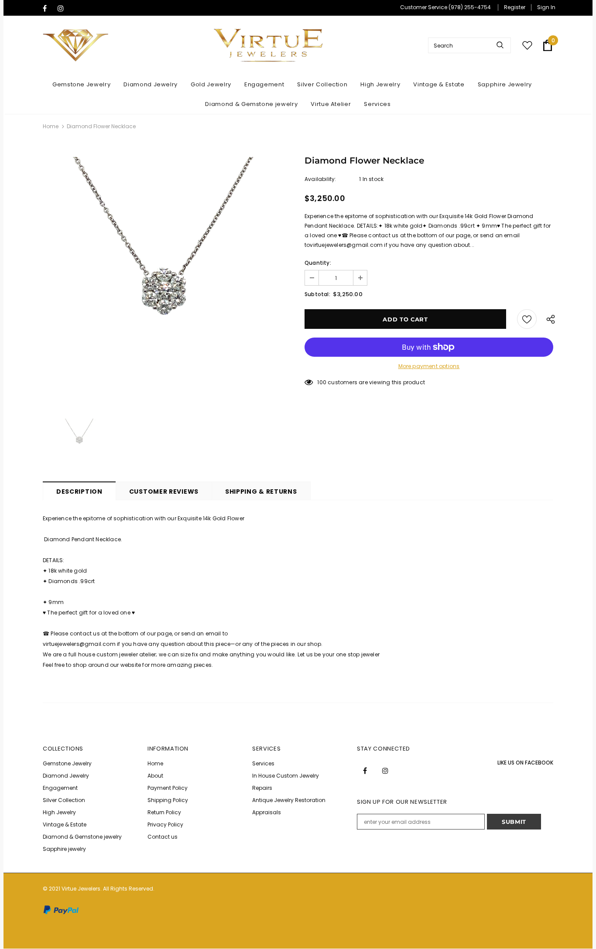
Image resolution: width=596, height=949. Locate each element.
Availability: (320, 179)
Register (514, 7)
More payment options (429, 366)
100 (321, 382)
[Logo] (268, 45)
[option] (167, 281)
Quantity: (318, 262)
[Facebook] (48, 8)
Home (50, 126)
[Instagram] (63, 8)
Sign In (546, 7)
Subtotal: (317, 294)
